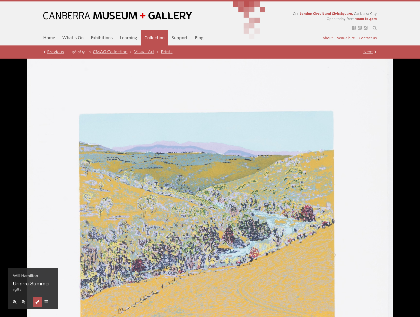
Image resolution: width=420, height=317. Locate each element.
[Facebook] (353, 28)
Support (180, 37)
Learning (128, 37)
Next (368, 51)
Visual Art (144, 51)
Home (49, 37)
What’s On (73, 37)
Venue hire (346, 38)
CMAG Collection (110, 51)
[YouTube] (358, 28)
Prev (55, 51)
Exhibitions (102, 37)
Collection (154, 37)
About (328, 38)
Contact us (368, 38)
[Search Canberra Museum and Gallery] (372, 28)
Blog (199, 37)
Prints (167, 51)
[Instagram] (365, 28)
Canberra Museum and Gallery (117, 16)
